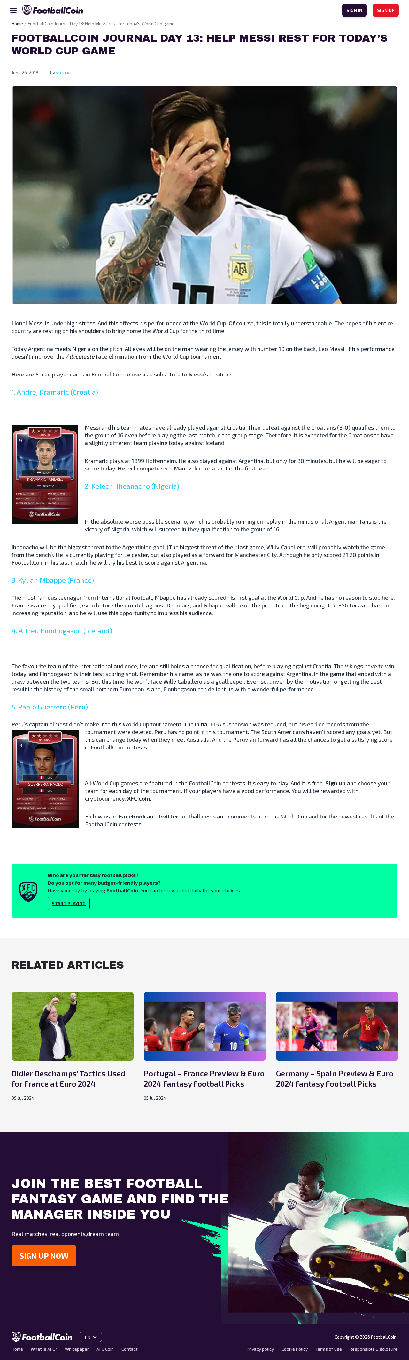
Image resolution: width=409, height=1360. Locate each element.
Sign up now (43, 1255)
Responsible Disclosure (373, 1349)
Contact (129, 1349)
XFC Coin (105, 1349)
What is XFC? (44, 1349)
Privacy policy (260, 1349)
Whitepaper (77, 1349)
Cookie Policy (295, 1349)
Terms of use (328, 1349)
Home (17, 1349)
